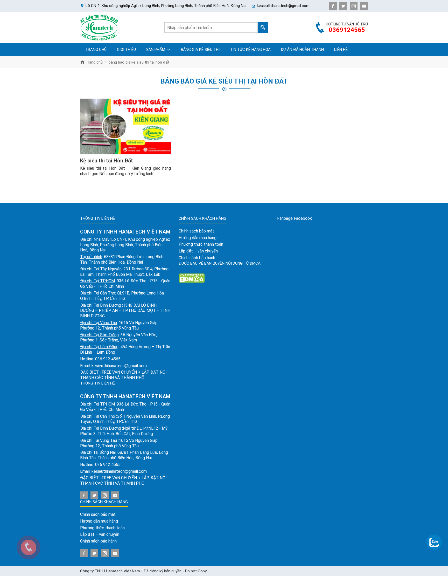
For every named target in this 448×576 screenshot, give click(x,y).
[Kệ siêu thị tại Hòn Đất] (125, 127)
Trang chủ (96, 49)
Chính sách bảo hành (98, 541)
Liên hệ (341, 49)
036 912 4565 (108, 358)
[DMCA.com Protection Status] (192, 277)
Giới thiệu (126, 49)
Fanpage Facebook (294, 218)
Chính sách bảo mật (98, 514)
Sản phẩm (155, 49)
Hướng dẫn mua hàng (99, 521)
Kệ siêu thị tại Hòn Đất (106, 160)
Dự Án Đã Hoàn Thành (302, 49)
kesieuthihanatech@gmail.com (119, 365)
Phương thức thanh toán (102, 527)
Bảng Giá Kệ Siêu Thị (200, 49)
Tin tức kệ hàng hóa (250, 49)
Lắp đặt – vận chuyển (99, 534)
